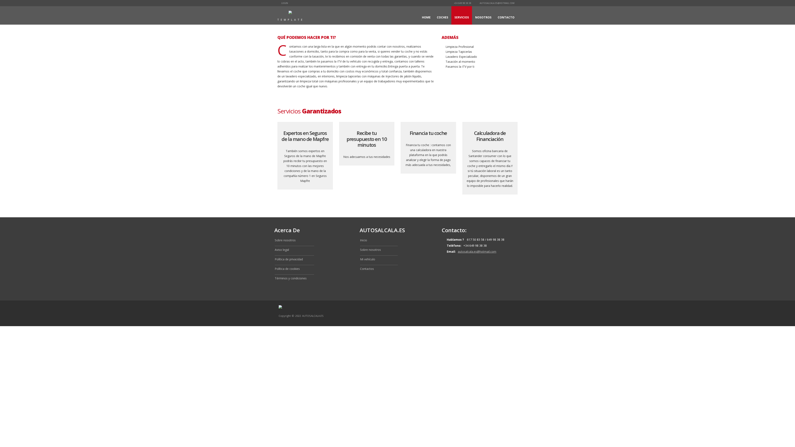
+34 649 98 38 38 (462, 3)
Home (426, 17)
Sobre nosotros (285, 240)
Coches (442, 17)
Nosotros (483, 17)
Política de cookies (287, 269)
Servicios (461, 17)
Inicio (363, 240)
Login (284, 3)
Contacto (506, 17)
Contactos (367, 269)
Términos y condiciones (291, 278)
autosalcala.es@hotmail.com (496, 3)
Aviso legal (282, 250)
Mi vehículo (367, 259)
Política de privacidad (289, 259)
